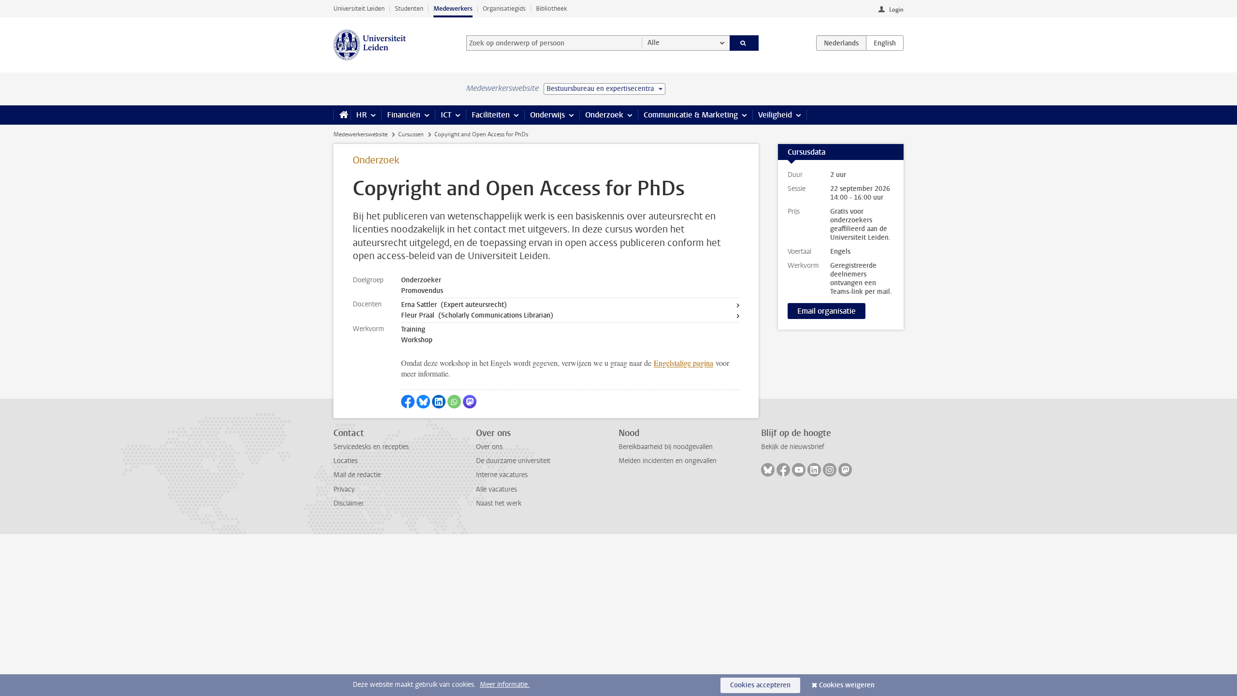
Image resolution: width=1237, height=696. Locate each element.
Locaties (345, 460)
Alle (653, 42)
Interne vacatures (502, 474)
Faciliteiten (491, 115)
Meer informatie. (505, 684)
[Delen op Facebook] (408, 401)
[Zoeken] (744, 43)
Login (896, 10)
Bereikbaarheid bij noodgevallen (665, 446)
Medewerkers (453, 8)
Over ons (489, 446)
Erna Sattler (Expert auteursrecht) (454, 304)
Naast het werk (498, 503)
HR (361, 115)
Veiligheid (775, 115)
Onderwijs (547, 115)
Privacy (344, 489)
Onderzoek (604, 115)
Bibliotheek (551, 8)
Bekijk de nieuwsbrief (792, 446)
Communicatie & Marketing (691, 115)
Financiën (403, 115)
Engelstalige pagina (683, 363)
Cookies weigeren (847, 685)
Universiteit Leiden (359, 8)
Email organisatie (826, 311)
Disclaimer (348, 503)
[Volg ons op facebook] (783, 470)
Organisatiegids (504, 8)
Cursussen (411, 134)
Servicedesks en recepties (371, 446)
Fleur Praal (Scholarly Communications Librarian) (477, 315)
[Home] (341, 115)
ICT (446, 115)
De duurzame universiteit (513, 460)
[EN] (885, 43)
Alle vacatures (496, 489)
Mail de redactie (357, 474)
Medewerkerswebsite (360, 134)
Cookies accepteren (760, 685)
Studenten (409, 8)
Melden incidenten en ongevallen (667, 460)
